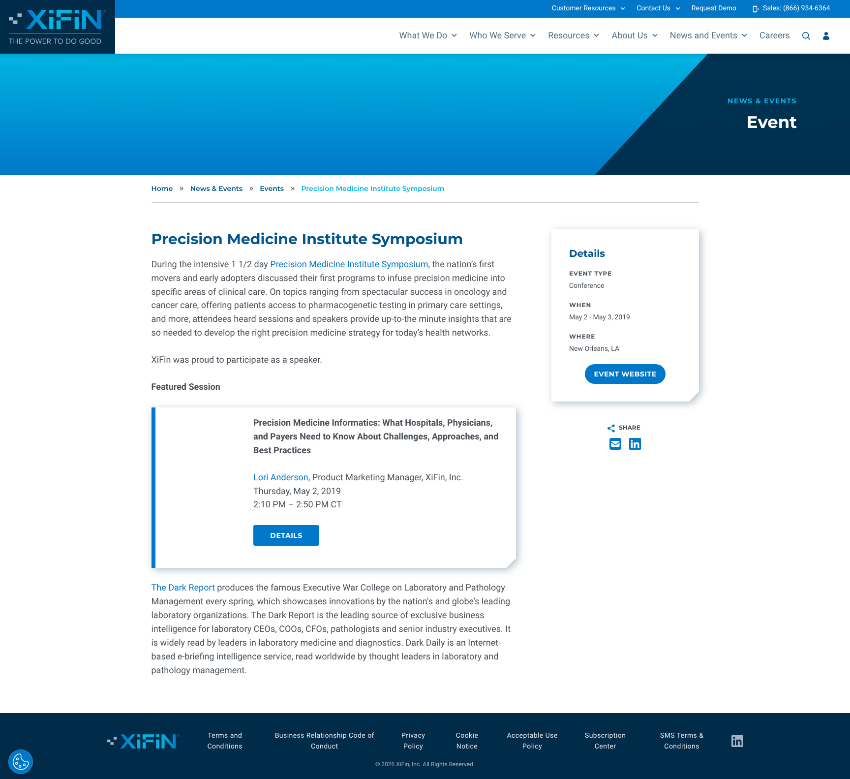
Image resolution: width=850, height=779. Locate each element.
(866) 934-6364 (806, 8)
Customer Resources (584, 8)
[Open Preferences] (20, 761)
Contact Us (653, 8)
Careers (774, 36)
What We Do (423, 36)
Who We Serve (497, 36)
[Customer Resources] (826, 36)
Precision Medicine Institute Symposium (372, 188)
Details (286, 535)
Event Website (625, 373)
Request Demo (714, 8)
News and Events (703, 36)
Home (162, 188)
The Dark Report (183, 588)
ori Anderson (283, 477)
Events (272, 188)
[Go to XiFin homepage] (57, 27)
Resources (568, 36)
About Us (629, 36)
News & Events (216, 188)
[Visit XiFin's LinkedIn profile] (737, 741)
